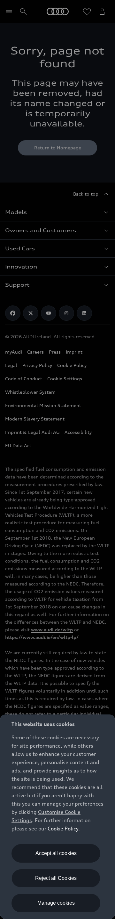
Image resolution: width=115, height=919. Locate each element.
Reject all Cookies (56, 878)
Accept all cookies (56, 853)
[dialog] (57, 816)
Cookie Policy (63, 828)
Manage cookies (56, 903)
